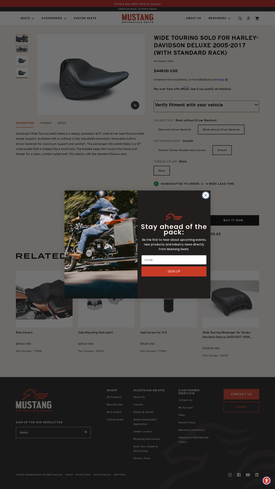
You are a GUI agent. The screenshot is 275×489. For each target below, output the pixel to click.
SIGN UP (174, 271)
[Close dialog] (205, 195)
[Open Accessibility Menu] (266, 480)
